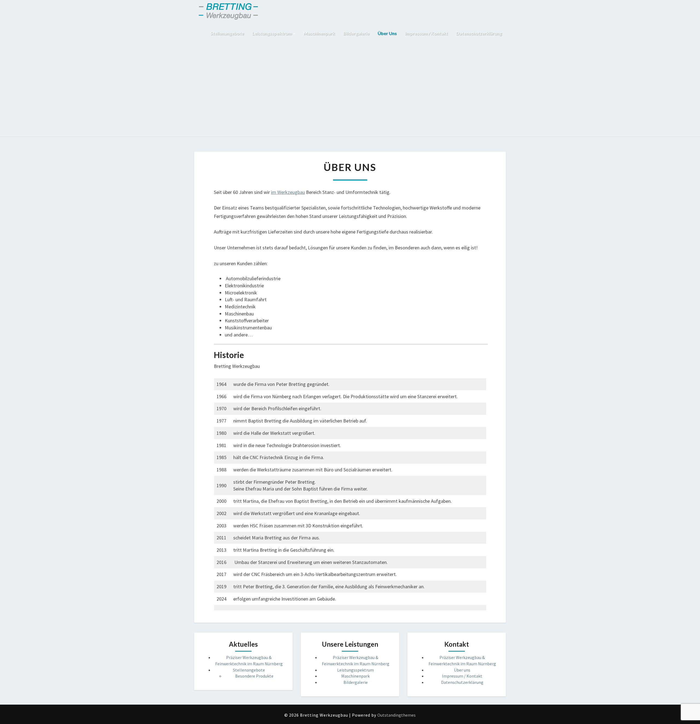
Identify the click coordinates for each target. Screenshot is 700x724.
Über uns (387, 33)
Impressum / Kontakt (426, 33)
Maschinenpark (319, 33)
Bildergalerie (356, 33)
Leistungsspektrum (272, 33)
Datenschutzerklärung (479, 33)
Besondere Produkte (254, 676)
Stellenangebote (227, 33)
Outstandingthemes (396, 715)
